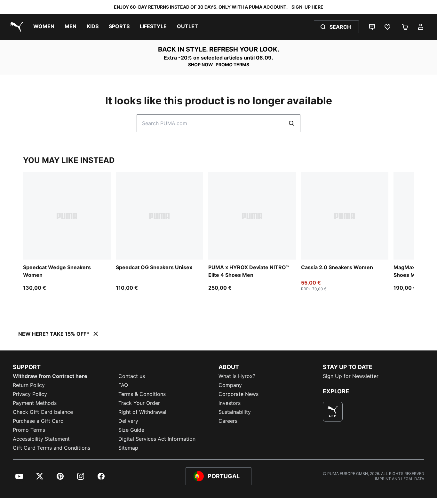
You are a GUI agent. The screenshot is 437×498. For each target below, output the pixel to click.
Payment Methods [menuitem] (35, 403)
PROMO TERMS (232, 64)
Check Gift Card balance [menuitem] (43, 412)
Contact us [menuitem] (131, 376)
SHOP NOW (200, 64)
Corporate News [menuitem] (238, 394)
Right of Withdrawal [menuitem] (142, 412)
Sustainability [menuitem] (235, 412)
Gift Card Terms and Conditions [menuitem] (51, 448)
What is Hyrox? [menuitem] (237, 376)
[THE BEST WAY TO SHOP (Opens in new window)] (333, 412)
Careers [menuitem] (228, 421)
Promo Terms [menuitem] (29, 430)
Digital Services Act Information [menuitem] (156, 439)
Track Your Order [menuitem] (139, 403)
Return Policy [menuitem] (29, 385)
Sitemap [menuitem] (128, 448)
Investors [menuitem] (230, 403)
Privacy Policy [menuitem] (30, 394)
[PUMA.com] (15, 26)
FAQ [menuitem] (123, 385)
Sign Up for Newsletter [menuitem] (350, 376)
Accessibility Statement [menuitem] (41, 439)
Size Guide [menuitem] (131, 430)
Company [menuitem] (230, 385)
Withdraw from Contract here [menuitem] (50, 376)
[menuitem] (44, 26)
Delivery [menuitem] (128, 421)
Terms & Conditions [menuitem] (142, 394)
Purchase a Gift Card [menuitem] (38, 421)
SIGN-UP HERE (307, 7)
